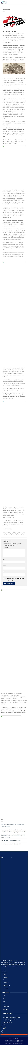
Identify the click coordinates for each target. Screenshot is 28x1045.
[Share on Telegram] (24, 533)
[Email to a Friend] (14, 533)
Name (4, 559)
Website (4, 572)
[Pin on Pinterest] (16, 533)
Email (4, 565)
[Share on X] (9, 533)
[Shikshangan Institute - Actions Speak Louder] (8, 2)
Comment (5, 547)
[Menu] (26, 2)
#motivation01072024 (15, 840)
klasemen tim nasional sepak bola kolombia (11, 829)
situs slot (3, 824)
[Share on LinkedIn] (19, 533)
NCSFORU (16, 1038)
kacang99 (3, 835)
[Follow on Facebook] (2, 1031)
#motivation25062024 (15, 844)
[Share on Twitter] (11, 533)
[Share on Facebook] (7, 533)
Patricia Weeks (4, 840)
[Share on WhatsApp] (4, 533)
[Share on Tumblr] (21, 533)
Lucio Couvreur (4, 844)
